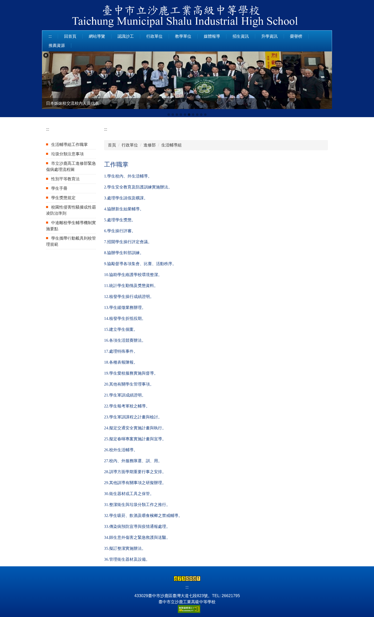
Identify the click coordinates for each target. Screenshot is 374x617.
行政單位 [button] (154, 36)
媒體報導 (212, 36)
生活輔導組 (171, 145)
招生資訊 (241, 36)
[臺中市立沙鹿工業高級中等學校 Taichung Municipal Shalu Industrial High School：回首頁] (187, 17)
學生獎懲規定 (63, 198)
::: (50, 36)
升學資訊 (269, 36)
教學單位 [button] (183, 36)
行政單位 (130, 145)
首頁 (112, 145)
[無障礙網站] (187, 609)
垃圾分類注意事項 (67, 154)
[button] (45, 55)
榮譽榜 (296, 36)
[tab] (169, 114)
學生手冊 (59, 188)
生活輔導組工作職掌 (69, 144)
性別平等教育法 (65, 179)
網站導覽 (97, 36)
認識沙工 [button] (126, 36)
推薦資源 (57, 45)
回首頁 (70, 36)
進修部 (149, 145)
